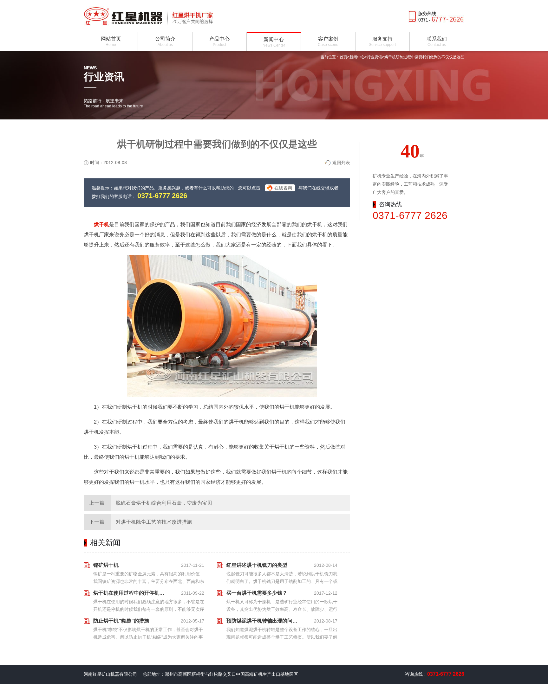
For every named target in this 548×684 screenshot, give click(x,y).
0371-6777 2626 (162, 196)
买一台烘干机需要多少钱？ (256, 593)
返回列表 (341, 162)
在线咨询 (283, 187)
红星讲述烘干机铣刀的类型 (256, 565)
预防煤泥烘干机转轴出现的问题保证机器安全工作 (263, 620)
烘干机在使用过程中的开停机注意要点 (130, 593)
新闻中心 (357, 57)
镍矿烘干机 (106, 565)
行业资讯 (374, 57)
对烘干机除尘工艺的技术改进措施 (154, 522)
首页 (343, 57)
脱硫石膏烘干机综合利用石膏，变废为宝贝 (164, 503)
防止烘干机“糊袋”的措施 (121, 620)
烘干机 (101, 224)
